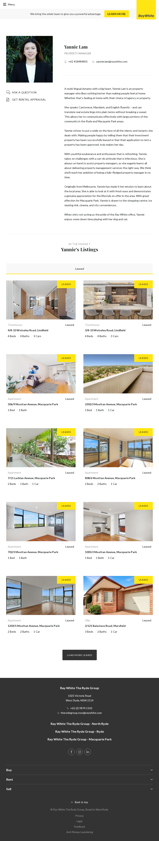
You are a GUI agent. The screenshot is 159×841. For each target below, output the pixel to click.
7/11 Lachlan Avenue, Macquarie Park (31, 478)
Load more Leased (79, 655)
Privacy (79, 815)
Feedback (79, 826)
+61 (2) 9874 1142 (81, 708)
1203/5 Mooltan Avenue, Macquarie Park (34, 625)
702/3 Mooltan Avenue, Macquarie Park (33, 552)
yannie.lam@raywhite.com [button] (111, 61)
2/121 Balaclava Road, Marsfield (105, 625)
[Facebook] (71, 752)
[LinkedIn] (87, 752)
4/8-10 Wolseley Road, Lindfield (28, 330)
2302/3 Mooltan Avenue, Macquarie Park (111, 404)
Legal (79, 821)
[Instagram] (79, 752)
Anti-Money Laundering (79, 832)
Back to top (81, 802)
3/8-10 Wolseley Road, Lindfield (105, 330)
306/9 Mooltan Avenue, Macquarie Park (33, 404)
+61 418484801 (78, 61)
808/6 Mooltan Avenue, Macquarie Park (110, 478)
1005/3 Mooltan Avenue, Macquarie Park (111, 552)
